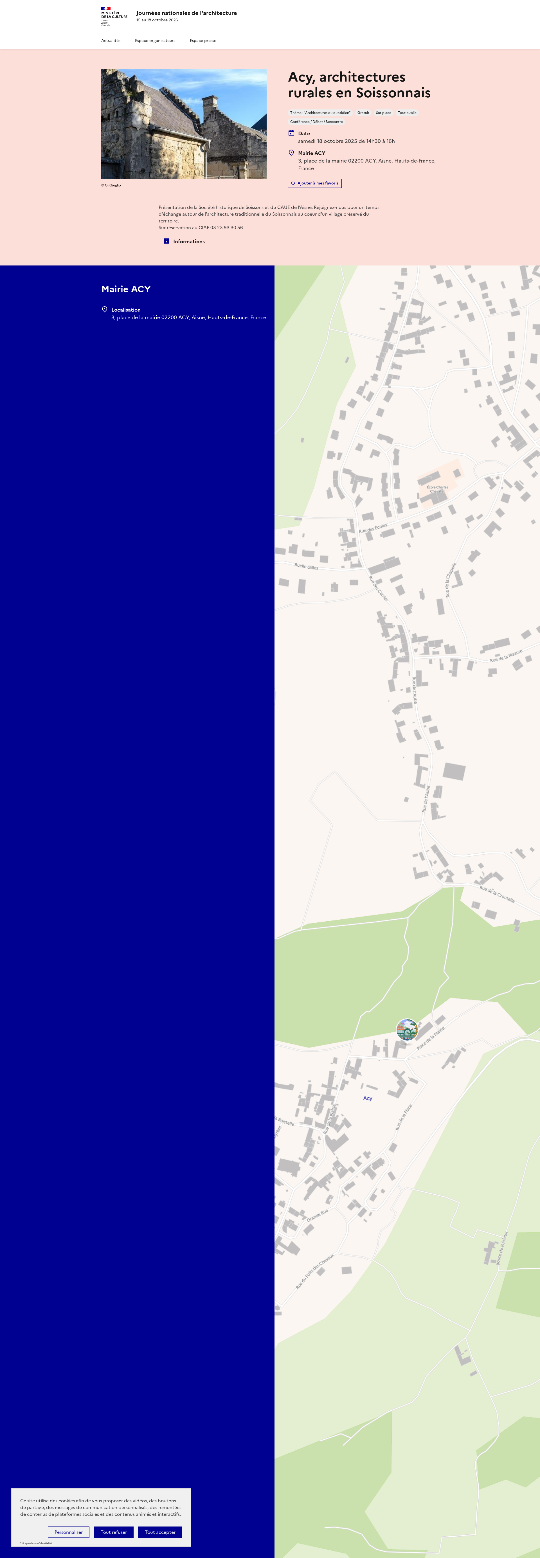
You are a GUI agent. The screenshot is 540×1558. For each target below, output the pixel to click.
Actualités (110, 41)
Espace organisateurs (155, 41)
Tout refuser (114, 1532)
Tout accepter (160, 1532)
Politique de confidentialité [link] (35, 1543)
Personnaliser (69, 1532)
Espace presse (203, 41)
